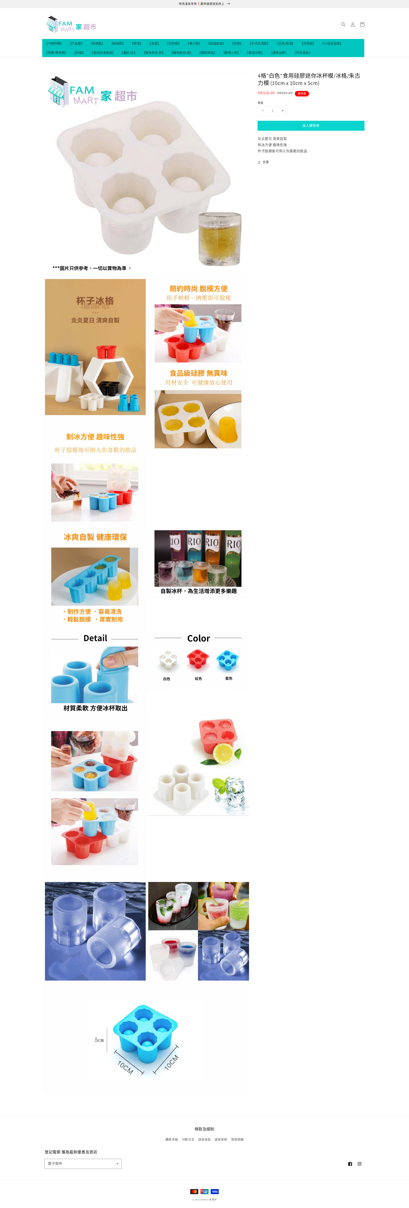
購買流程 (172, 1139)
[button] (343, 24)
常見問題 (237, 1139)
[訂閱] (116, 1163)
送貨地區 (204, 1139)
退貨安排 (221, 1139)
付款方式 (188, 1139)
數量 (261, 102)
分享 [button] (266, 162)
